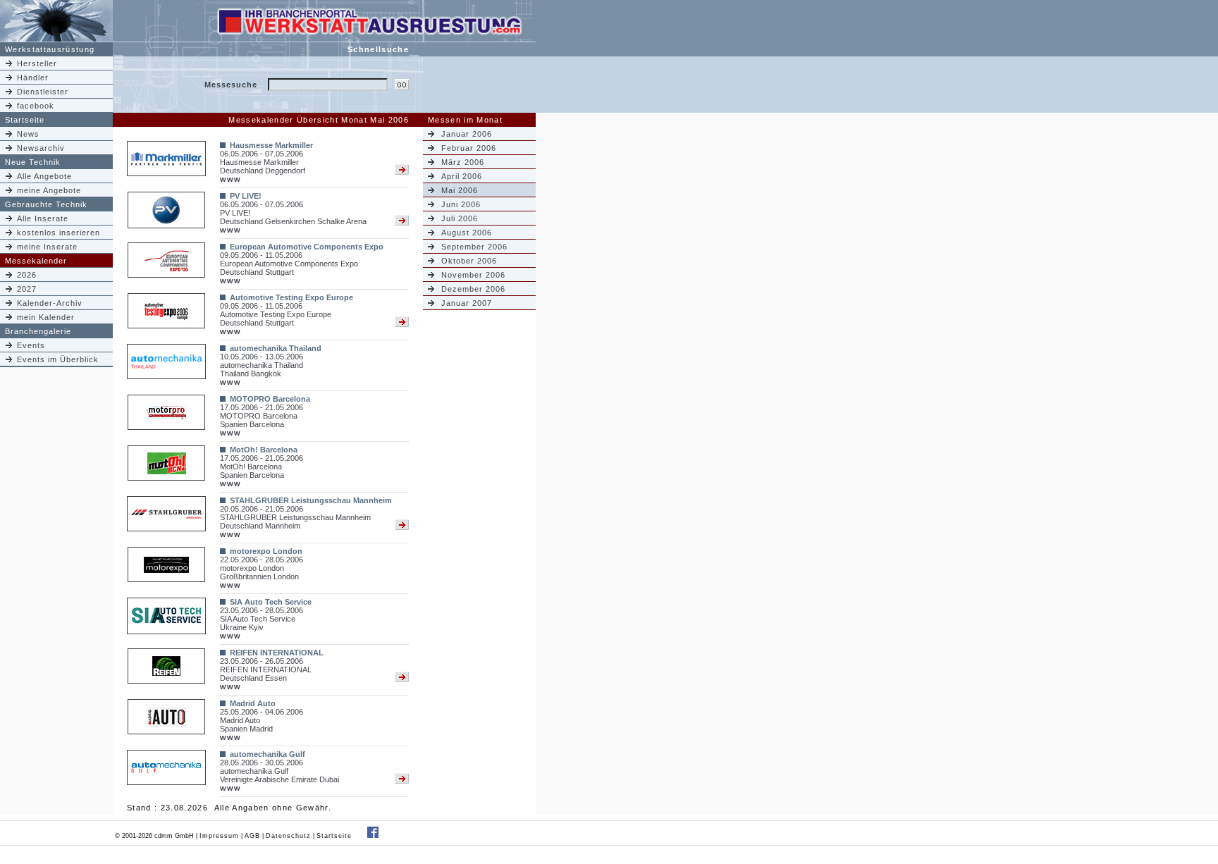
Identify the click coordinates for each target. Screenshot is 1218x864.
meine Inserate (47, 246)
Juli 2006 (459, 218)
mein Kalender (46, 317)
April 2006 (461, 176)
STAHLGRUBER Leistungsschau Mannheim (311, 500)
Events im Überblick (58, 359)
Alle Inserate (42, 218)
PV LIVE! (246, 196)
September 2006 (474, 246)
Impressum (219, 835)
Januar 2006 (466, 134)
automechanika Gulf (267, 754)
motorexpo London (266, 551)
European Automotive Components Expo (306, 246)
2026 (27, 275)
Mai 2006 (459, 190)
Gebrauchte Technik (46, 204)
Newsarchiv (41, 148)
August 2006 (466, 232)
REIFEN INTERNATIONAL (277, 652)
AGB (252, 835)
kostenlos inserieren (58, 232)
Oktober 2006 (469, 261)
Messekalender (36, 261)
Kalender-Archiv (49, 303)
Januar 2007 (466, 303)
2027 (27, 289)
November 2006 (473, 275)
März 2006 (462, 162)
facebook (35, 105)
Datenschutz (288, 835)
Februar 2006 (468, 148)
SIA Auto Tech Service (271, 602)
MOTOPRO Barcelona (270, 399)
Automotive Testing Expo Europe (291, 297)
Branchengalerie (38, 331)
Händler (33, 77)
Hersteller (37, 63)
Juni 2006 (461, 204)
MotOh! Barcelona (263, 449)
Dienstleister (42, 91)
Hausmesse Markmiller (271, 145)
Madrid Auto (253, 703)
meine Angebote (49, 190)
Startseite (24, 120)
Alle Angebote (44, 176)
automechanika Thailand (275, 348)
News (28, 134)
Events (31, 345)
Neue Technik (33, 162)
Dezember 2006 (473, 289)
